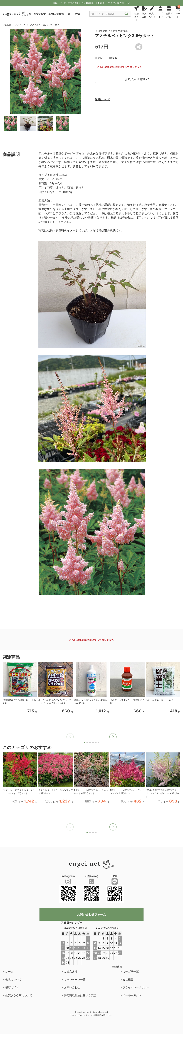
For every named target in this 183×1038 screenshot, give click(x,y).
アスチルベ (20, 24)
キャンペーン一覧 (74, 979)
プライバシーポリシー (136, 987)
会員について (13, 979)
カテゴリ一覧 (131, 971)
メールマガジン (132, 995)
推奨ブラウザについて (18, 995)
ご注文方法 (70, 971)
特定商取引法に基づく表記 (80, 995)
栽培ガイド (12, 987)
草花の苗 (7, 24)
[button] (113, 736)
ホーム (9, 971)
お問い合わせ (72, 987)
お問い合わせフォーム (91, 914)
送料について (102, 99)
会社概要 (128, 979)
